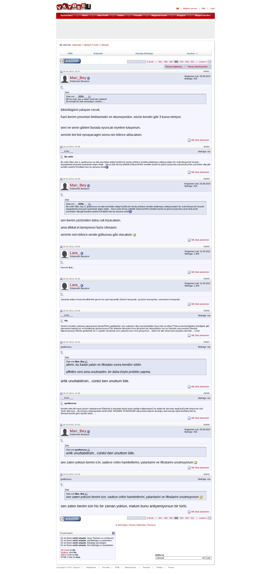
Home (85, 15)
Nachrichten (66, 15)
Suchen (191, 53)
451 (160, 62)
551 (192, 62)
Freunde (138, 15)
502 (182, 62)
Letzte (203, 62)
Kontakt (106, 567)
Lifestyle (105, 45)
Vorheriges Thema (126, 525)
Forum (171, 567)
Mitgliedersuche (159, 15)
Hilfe (204, 8)
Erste (150, 62)
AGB (117, 567)
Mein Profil (103, 15)
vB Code (65, 550)
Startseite (76, 45)
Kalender (98, 53)
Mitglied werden (190, 8)
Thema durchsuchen (198, 67)
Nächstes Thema (145, 525)
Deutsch (146, 567)
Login (212, 8)
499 (165, 62)
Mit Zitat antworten (200, 140)
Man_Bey (78, 78)
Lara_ (75, 253)
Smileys (64, 552)
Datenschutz (130, 567)
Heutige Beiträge (144, 53)
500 (171, 62)
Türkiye (159, 567)
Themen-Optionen (173, 67)
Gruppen (181, 15)
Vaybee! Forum (91, 45)
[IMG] (63, 555)
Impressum (91, 567)
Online (121, 15)
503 (187, 62)
